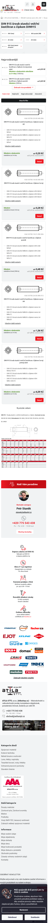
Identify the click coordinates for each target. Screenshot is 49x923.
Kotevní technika (7, 753)
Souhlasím (35, 917)
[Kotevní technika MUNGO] (23, 628)
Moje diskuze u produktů (11, 850)
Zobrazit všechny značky (24, 678)
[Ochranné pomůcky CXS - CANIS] (16, 657)
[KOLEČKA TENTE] (31, 657)
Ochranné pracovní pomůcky (12, 766)
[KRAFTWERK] (9, 665)
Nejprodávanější (26, 94)
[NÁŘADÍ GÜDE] (16, 643)
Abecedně (38, 94)
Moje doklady (6, 840)
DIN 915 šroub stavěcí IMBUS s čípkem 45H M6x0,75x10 (22, 370)
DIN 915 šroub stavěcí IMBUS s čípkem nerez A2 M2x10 (23, 136)
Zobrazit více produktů (22, 87)
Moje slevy (5, 844)
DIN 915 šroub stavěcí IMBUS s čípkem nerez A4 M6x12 (23, 308)
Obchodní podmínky (9, 853)
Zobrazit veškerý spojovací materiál (15, 823)
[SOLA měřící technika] (10, 650)
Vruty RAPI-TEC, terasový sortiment (15, 820)
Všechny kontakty (25, 532)
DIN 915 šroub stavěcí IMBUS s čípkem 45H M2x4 (24, 194)
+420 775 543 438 (23, 523)
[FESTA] (31, 672)
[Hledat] (27, 4)
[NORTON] (24, 665)
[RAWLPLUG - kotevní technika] (10, 628)
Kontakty (4, 860)
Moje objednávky (8, 837)
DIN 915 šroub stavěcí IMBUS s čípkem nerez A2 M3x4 (23, 141)
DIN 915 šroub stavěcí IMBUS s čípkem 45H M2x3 (24, 191)
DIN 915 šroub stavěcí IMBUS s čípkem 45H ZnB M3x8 (23, 247)
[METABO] (16, 672)
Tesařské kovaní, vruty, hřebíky (13, 763)
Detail (39, 161)
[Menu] (44, 4)
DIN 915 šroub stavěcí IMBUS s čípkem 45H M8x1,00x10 (22, 380)
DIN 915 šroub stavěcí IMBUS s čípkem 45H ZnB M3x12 (23, 257)
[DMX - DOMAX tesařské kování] (25, 650)
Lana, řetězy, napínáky (10, 759)
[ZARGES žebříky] (31, 643)
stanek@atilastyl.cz (24, 512)
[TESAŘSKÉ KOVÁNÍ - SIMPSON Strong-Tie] (39, 650)
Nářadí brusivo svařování (11, 756)
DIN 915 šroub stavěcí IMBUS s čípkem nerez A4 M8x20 (23, 318)
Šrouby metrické (7, 807)
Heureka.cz (27, 616)
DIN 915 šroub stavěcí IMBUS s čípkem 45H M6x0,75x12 (22, 375)
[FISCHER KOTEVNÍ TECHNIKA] (37, 628)
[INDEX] (37, 665)
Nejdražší (15, 94)
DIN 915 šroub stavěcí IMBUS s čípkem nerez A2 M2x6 (23, 131)
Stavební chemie (7, 769)
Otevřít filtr (23, 100)
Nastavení (24, 910)
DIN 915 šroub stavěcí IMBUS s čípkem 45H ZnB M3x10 (23, 252)
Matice (4, 814)
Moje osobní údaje (8, 834)
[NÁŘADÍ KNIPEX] (39, 636)
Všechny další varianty (13, 146)
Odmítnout (12, 917)
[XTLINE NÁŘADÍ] (24, 636)
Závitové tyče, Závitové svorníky (14, 810)
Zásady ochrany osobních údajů (14, 857)
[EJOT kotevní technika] (9, 636)
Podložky (5, 817)
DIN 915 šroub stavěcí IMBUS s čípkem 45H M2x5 (24, 197)
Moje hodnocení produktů (11, 847)
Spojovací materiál (8, 750)
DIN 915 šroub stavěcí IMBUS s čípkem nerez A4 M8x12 (23, 313)
